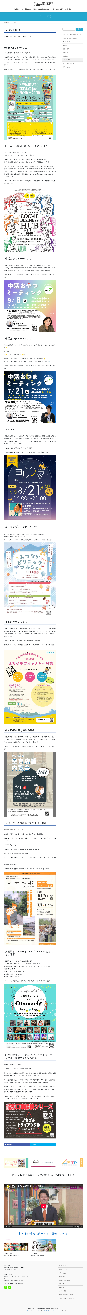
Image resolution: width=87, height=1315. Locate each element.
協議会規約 (66, 49)
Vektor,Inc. (59, 1311)
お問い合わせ (66, 67)
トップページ (66, 41)
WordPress (27, 1311)
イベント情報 (66, 59)
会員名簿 (65, 52)
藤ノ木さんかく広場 (68, 63)
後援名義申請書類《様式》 (70, 38)
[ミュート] (78, 1227)
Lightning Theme (37, 1311)
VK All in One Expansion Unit (48, 1311)
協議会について (67, 45)
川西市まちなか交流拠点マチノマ (72, 34)
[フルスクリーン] (81, 1227)
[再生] (6, 1227)
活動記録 (65, 56)
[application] (43, 1206)
